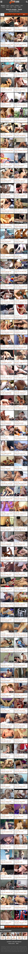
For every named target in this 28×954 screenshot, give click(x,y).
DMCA (17, 943)
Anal (16, 30)
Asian (17, 530)
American (4, 60)
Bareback (4, 45)
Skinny (6, 287)
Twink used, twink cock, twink (7, 301)
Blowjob (3, 30)
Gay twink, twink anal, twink (20, 44)
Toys (10, 393)
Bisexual (7, 923)
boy (11, 7)
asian (19, 7)
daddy (3, 7)
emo (8, 7)
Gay (7, 30)
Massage (21, 378)
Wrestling (7, 121)
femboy (17, 5)
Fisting (3, 393)
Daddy (8, 802)
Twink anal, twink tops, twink (7, 892)
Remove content (11, 943)
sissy (15, 7)
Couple (6, 378)
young (12, 5)
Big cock (21, 30)
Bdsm (17, 60)
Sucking (20, 287)
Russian (20, 636)
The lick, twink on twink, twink (21, 286)
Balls (17, 91)
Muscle (6, 136)
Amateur (3, 166)
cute (22, 5)
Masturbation (7, 303)
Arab (3, 923)
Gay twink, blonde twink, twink (7, 256)
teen (8, 5)
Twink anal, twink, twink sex (6, 377)
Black (12, 197)
